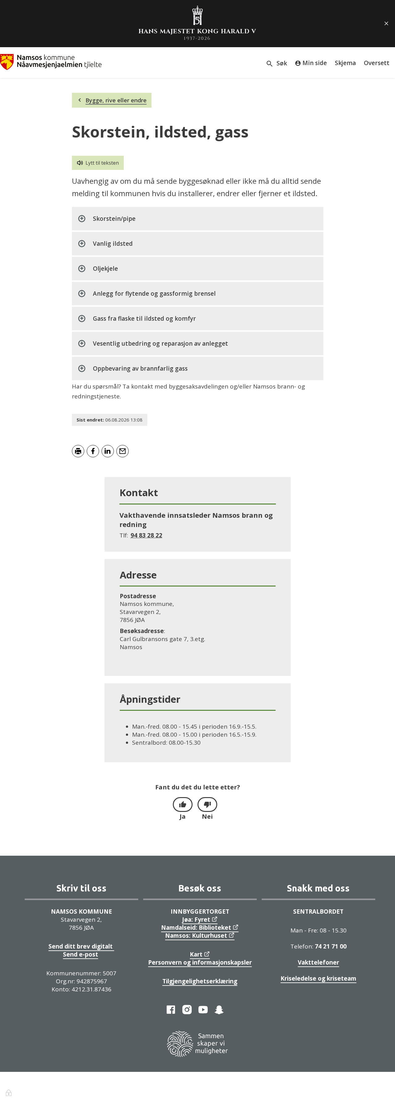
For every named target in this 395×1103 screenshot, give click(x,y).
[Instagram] (187, 1009)
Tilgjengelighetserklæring (199, 981)
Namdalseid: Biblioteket (196, 928)
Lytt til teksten (102, 162)
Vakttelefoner (318, 962)
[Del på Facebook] (93, 451)
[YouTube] (203, 1009)
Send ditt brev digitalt (81, 946)
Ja (183, 816)
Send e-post (80, 954)
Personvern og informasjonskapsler (200, 962)
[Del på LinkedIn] (108, 451)
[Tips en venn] (122, 451)
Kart (196, 954)
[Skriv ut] (78, 451)
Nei (207, 816)
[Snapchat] (219, 1009)
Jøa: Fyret (196, 920)
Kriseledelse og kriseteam (318, 978)
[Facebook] (171, 1009)
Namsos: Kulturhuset (196, 936)
